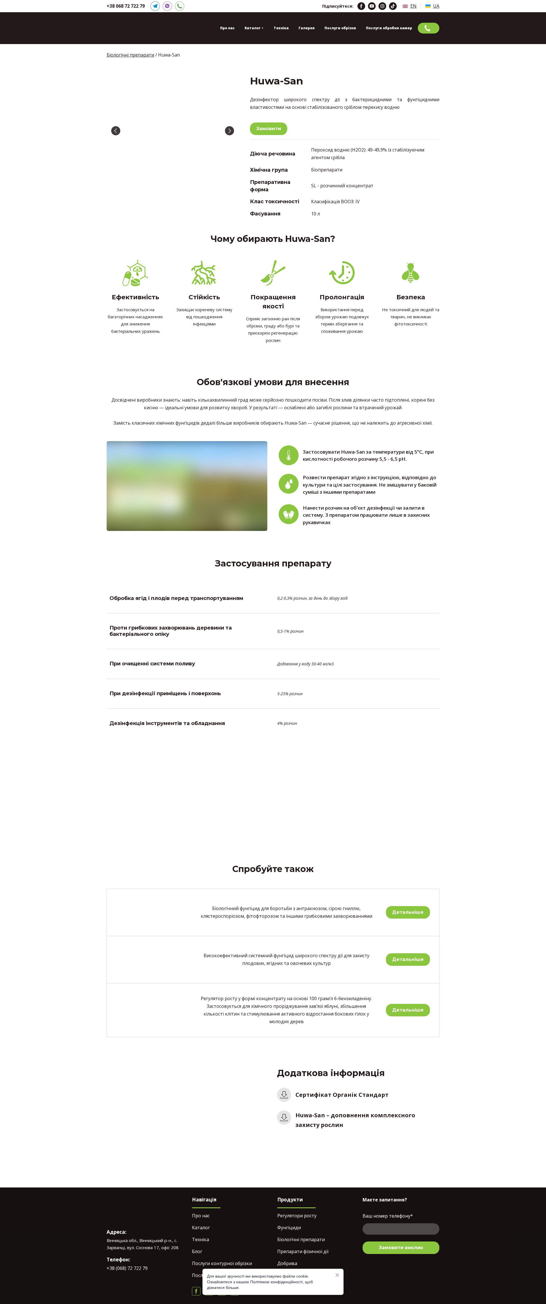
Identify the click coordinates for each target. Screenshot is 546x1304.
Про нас (227, 28)
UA (436, 6)
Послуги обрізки (340, 28)
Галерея (307, 28)
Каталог (201, 1227)
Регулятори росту (297, 1215)
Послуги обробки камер (389, 28)
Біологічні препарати (301, 1239)
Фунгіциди (289, 1227)
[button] (155, 6)
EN (413, 6)
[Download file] (284, 1095)
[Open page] (405, 6)
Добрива (287, 1263)
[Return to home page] (134, 28)
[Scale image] (173, 130)
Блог (197, 1251)
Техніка (281, 28)
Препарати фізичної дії (302, 1251)
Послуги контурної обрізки (222, 1263)
